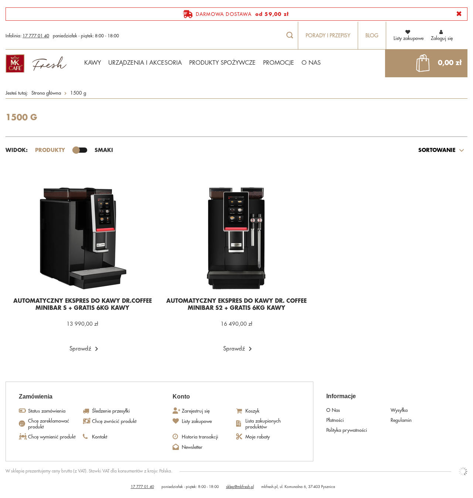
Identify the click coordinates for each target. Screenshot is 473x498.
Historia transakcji (200, 436)
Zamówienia (35, 396)
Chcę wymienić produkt (51, 436)
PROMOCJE (278, 63)
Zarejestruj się (196, 411)
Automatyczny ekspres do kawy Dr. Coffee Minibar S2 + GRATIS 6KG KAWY (236, 304)
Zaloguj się (442, 38)
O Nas (333, 410)
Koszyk (252, 411)
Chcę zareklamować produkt (48, 424)
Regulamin (401, 420)
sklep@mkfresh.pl (240, 487)
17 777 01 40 (36, 36)
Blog (371, 35)
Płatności (335, 420)
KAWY (92, 63)
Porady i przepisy (328, 35)
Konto (181, 396)
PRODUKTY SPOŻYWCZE (222, 63)
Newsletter (192, 447)
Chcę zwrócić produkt (114, 421)
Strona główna (46, 93)
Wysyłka (399, 410)
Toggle (79, 150)
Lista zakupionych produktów (263, 424)
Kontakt (99, 436)
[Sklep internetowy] (463, 471)
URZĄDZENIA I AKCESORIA (145, 63)
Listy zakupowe (197, 421)
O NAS (311, 63)
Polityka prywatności (346, 430)
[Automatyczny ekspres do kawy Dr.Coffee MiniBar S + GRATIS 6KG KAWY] (82, 238)
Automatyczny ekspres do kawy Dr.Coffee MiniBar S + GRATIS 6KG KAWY (82, 304)
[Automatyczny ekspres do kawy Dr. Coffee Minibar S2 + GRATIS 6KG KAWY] (236, 238)
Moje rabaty (257, 436)
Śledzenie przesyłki (111, 411)
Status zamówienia (46, 411)
